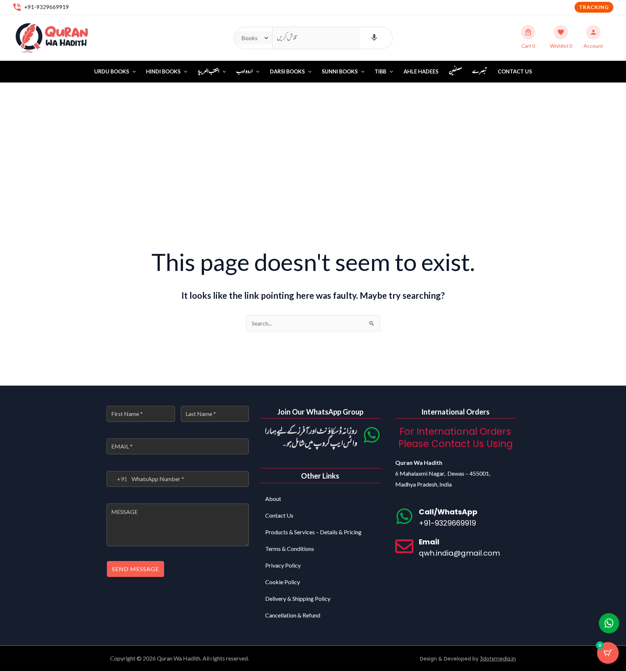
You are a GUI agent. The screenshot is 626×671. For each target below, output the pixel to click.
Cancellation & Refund (292, 615)
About (273, 498)
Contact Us (515, 71)
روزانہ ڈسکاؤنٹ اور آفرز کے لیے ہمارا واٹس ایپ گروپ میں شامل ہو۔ (311, 438)
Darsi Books (287, 71)
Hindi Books (163, 71)
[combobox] (117, 479)
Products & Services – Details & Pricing (313, 531)
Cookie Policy (282, 581)
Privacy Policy (283, 565)
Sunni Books (340, 71)
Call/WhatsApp (448, 512)
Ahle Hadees (421, 71)
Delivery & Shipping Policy (297, 598)
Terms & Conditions (289, 548)
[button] (594, 7)
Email (429, 542)
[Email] (404, 546)
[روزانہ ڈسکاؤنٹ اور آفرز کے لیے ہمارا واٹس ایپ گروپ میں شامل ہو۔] (372, 435)
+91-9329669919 (46, 7)
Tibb (380, 71)
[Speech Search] (374, 37)
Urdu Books (111, 71)
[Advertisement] (313, 137)
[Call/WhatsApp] (404, 516)
